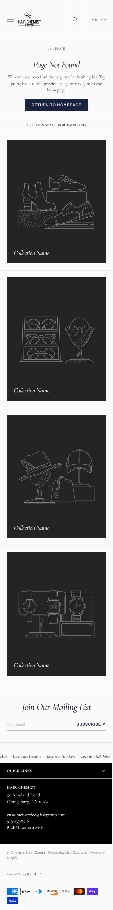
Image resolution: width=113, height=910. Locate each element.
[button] (10, 20)
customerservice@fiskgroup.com (36, 814)
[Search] (71, 19)
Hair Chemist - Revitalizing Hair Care (52, 852)
